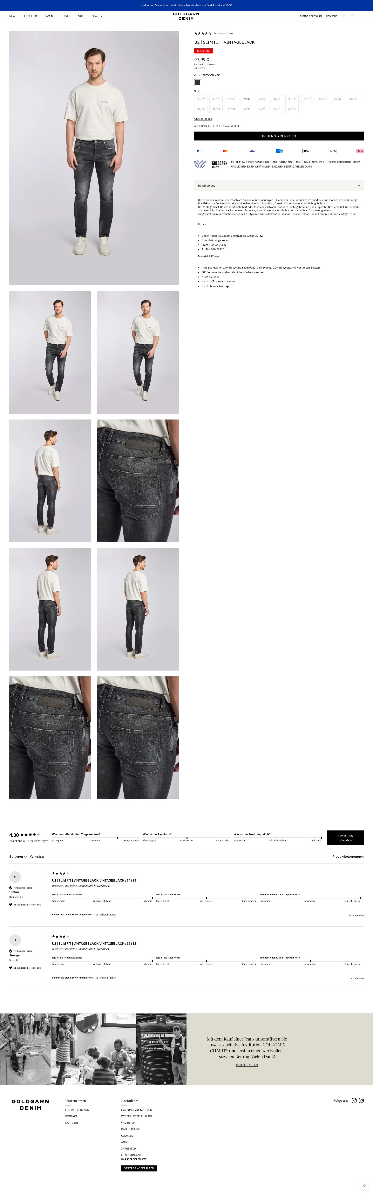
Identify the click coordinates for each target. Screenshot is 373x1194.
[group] (29, 835)
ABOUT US (331, 16)
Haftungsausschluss (136, 1110)
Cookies (127, 1135)
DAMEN (48, 16)
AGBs (124, 1142)
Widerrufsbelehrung (136, 1116)
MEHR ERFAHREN (247, 1065)
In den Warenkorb (279, 136)
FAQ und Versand (77, 1110)
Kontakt (71, 1116)
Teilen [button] (113, 914)
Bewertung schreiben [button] (345, 837)
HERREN (65, 16)
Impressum (128, 1148)
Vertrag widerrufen (139, 1168)
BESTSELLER (30, 16)
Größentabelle (203, 118)
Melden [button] (104, 914)
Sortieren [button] (16, 856)
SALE (81, 16)
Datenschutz (130, 1129)
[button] (279, 33)
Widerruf (128, 1122)
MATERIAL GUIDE (315, 28)
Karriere (71, 1122)
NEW (12, 16)
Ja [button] (97, 914)
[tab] (348, 857)
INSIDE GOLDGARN (311, 16)
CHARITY (97, 16)
